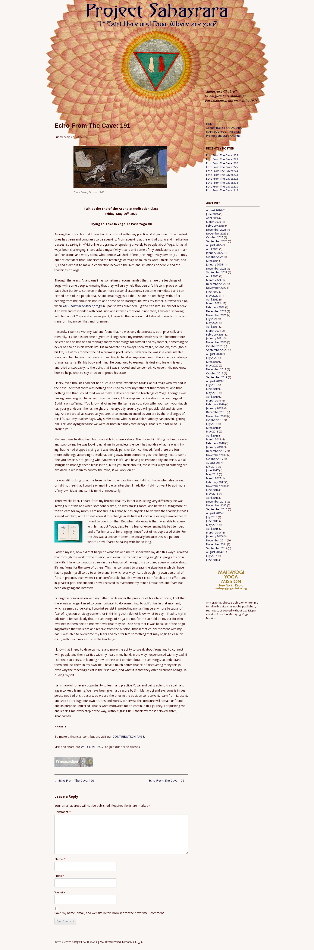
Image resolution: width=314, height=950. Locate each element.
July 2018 (211, 424)
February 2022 (215, 307)
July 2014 (211, 556)
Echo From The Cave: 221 (222, 183)
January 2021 (214, 338)
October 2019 (214, 373)
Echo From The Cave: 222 (222, 178)
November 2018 (216, 416)
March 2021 (213, 331)
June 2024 (212, 260)
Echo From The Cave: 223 (222, 175)
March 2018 (213, 439)
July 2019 (211, 385)
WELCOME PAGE (93, 747)
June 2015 (212, 521)
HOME (210, 124)
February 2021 (215, 334)
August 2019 (214, 381)
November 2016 (216, 486)
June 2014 (212, 560)
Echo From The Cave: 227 (222, 159)
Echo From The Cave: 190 (74, 780)
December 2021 (216, 311)
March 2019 (213, 400)
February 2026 (215, 225)
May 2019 (212, 393)
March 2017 (213, 478)
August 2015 (214, 513)
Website (60, 892)
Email (59, 876)
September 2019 (216, 377)
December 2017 (216, 451)
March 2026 (213, 222)
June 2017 (212, 470)
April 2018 (212, 435)
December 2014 (216, 540)
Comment (62, 812)
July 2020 (211, 358)
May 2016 (212, 494)
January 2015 (214, 536)
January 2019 (214, 408)
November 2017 (216, 455)
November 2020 (216, 342)
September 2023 (216, 272)
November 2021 (216, 315)
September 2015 (216, 509)
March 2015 (213, 532)
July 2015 (211, 517)
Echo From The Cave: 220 (222, 186)
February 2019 (215, 404)
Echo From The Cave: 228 (222, 155)
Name (60, 859)
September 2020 (216, 350)
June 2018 (212, 428)
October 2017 (214, 459)
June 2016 (212, 490)
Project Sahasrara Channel (223, 136)
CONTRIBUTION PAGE (128, 736)
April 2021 (212, 326)
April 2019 (212, 397)
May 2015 (212, 525)
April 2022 (212, 299)
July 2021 (211, 319)
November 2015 (216, 505)
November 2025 (216, 233)
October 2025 (214, 237)
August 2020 (214, 354)
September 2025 (216, 241)
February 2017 (215, 482)
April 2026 (212, 218)
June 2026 (212, 214)
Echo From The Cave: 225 (222, 167)
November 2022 (216, 288)
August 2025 (214, 245)
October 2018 (214, 420)
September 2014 (216, 548)
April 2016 (212, 498)
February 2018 (215, 443)
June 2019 (212, 389)
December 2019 (216, 369)
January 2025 (214, 253)
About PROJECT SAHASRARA (224, 128)
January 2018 (214, 447)
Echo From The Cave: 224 (222, 171)
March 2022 (213, 303)
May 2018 (212, 431)
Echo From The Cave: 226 (222, 163)
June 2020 (212, 362)
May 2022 (212, 296)
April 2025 (212, 249)
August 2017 (214, 463)
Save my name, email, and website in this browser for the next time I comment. (109, 913)
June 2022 (212, 292)
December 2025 (216, 230)
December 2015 (216, 501)
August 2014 (214, 552)
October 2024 (214, 257)
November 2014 (216, 544)
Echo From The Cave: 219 (222, 190)
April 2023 (212, 276)
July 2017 (211, 466)
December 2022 (216, 284)
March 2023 (213, 280)
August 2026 (214, 210)
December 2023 (216, 268)
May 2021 (212, 323)
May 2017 (212, 474)
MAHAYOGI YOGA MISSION (223, 131)
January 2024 (214, 264)
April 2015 (212, 529)
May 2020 (212, 365)
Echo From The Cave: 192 (168, 780)
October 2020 (214, 346)
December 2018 (216, 412)
